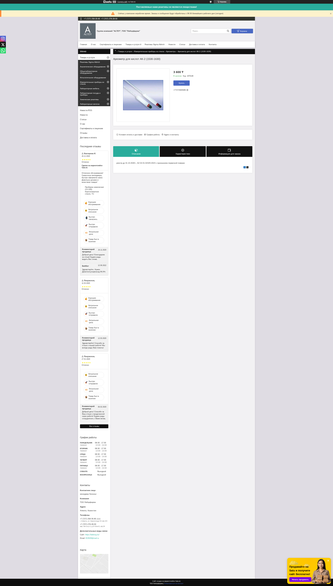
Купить (181, 83)
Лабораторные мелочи (90, 104)
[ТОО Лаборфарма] (88, 31)
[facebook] (245, 168)
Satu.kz (178, 581)
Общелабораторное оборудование (88, 72)
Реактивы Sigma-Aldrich (155, 44)
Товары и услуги (132, 44)
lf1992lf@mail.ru (92, 538)
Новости (171, 44)
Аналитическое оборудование (93, 67)
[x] (247, 168)
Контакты (213, 44)
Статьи (182, 44)
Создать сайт (122, 2)
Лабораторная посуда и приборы (90, 94)
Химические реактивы (89, 99)
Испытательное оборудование (93, 78)
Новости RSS (86, 110)
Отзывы (83, 133)
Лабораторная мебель (89, 88)
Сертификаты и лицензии (111, 44)
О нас (93, 44)
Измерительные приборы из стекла (149, 51)
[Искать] (228, 31)
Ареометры (171, 51)
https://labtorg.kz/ (92, 535)
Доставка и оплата (197, 44)
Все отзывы (94, 426)
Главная (83, 44)
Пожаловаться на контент (173, 583)
